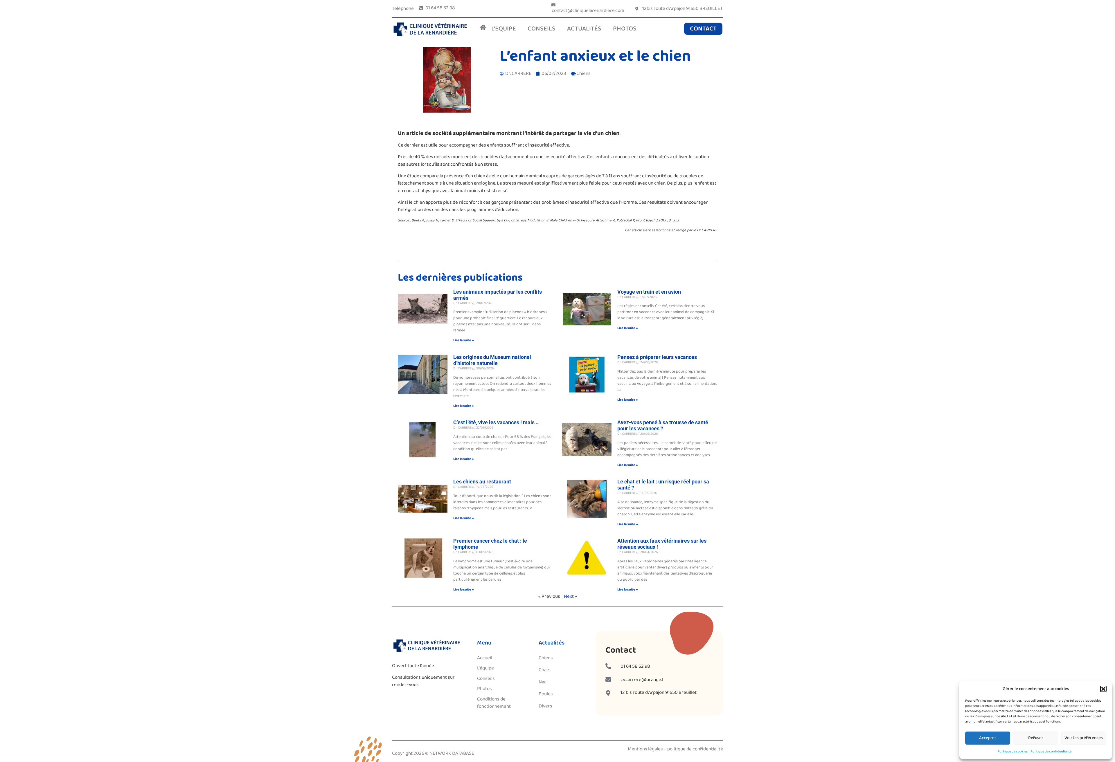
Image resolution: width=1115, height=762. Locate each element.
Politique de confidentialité (1051, 751)
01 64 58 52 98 (635, 666)
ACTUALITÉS (584, 29)
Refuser (1035, 737)
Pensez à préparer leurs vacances (657, 357)
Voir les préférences (1083, 737)
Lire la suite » (463, 340)
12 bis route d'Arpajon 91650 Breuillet (659, 692)
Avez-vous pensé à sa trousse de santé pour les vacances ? (662, 425)
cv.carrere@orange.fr (643, 680)
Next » (570, 596)
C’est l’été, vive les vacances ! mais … (496, 422)
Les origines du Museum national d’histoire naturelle (492, 360)
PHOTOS (624, 29)
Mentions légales (645, 749)
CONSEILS (541, 29)
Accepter (987, 737)
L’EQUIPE (503, 29)
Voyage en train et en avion (649, 292)
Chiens (583, 73)
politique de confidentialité (695, 749)
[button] (1103, 689)
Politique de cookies (1012, 751)
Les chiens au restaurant (482, 481)
